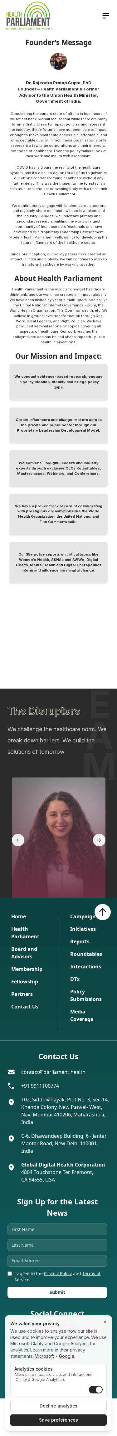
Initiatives (83, 929)
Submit (57, 1292)
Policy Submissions (86, 995)
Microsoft (44, 1356)
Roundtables (86, 954)
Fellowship (24, 981)
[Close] (104, 1322)
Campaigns (84, 916)
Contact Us (24, 1006)
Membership (26, 969)
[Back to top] (103, 912)
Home (18, 916)
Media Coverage (81, 1015)
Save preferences (58, 1420)
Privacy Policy (58, 1273)
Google (66, 1356)
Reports (80, 941)
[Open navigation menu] (106, 16)
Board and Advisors (24, 953)
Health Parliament (25, 933)
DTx (75, 979)
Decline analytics (58, 1405)
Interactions (85, 966)
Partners (22, 994)
